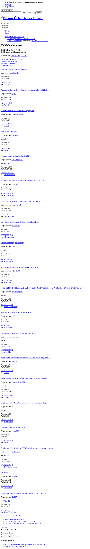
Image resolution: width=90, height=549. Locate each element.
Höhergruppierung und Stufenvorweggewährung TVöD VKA (22, 180)
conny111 (7, 352)
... (18, 59)
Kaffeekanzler (9, 195)
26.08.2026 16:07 (7, 259)
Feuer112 (7, 442)
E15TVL (44, 41)
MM (13, 316)
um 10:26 (7, 173)
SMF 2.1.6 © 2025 (11, 546)
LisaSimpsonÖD (17, 160)
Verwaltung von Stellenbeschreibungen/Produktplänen (20, 222)
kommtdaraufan (17, 205)
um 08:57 (6, 148)
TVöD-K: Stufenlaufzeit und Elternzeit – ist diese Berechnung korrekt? (25, 358)
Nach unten (5, 59)
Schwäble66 (16, 271)
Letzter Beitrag (6, 65)
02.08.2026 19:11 (7, 510)
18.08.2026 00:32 (7, 350)
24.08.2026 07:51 (7, 325)
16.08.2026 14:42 (7, 395)
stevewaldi (15, 476)
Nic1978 (15, 497)
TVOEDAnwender (10, 307)
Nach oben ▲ (40, 544)
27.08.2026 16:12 (7, 214)
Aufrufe (12, 63)
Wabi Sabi (7, 282)
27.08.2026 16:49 (7, 193)
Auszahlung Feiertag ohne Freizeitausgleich (16, 312)
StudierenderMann (18, 114)
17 (12, 163)
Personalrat (5, 473)
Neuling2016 (36, 41)
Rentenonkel (8, 261)
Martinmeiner (8, 422)
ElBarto (6, 373)
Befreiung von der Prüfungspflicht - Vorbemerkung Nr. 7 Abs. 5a (23, 493)
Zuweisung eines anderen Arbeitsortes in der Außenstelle (20, 201)
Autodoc (7, 397)
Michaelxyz (16, 452)
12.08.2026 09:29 (7, 440)
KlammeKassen (9, 175)
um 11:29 (6, 82)
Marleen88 (15, 184)
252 (20, 59)
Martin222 (15, 431)
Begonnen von (12, 61)
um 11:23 (6, 103)
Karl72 (14, 246)
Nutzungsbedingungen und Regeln (22, 544)
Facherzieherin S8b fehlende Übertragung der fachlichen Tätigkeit (24, 378)
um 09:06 (6, 124)
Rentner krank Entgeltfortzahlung (12, 243)
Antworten (4, 63)
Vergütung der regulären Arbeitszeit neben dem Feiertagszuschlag (23, 403)
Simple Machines (25, 546)
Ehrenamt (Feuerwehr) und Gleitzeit (13, 427)
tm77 (13, 407)
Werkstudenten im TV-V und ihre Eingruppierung (18, 111)
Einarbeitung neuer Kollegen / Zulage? (14, 69)
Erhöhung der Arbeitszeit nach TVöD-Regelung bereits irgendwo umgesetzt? (27, 448)
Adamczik (15, 73)
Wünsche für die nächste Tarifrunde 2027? (15, 156)
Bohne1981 (16, 226)
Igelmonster (16, 337)
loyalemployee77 (17, 292)
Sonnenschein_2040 (19, 382)
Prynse (14, 94)
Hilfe (7, 544)
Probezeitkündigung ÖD (9, 131)
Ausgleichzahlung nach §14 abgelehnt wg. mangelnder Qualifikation (25, 90)
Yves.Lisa (14, 135)
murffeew (7, 150)
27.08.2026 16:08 (7, 235)
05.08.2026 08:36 (7, 486)
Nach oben (4, 516)
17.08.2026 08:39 (7, 371)
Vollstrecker (8, 327)
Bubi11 (6, 84)
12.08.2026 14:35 (7, 420)
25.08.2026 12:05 (7, 280)
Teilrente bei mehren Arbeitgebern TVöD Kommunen (19, 267)
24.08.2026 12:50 (7, 305)
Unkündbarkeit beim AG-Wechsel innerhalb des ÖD (19, 333)
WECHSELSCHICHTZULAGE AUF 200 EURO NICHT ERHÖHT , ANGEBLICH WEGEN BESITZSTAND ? (42, 288)
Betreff (3, 61)
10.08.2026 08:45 (7, 465)
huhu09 (14, 361)
